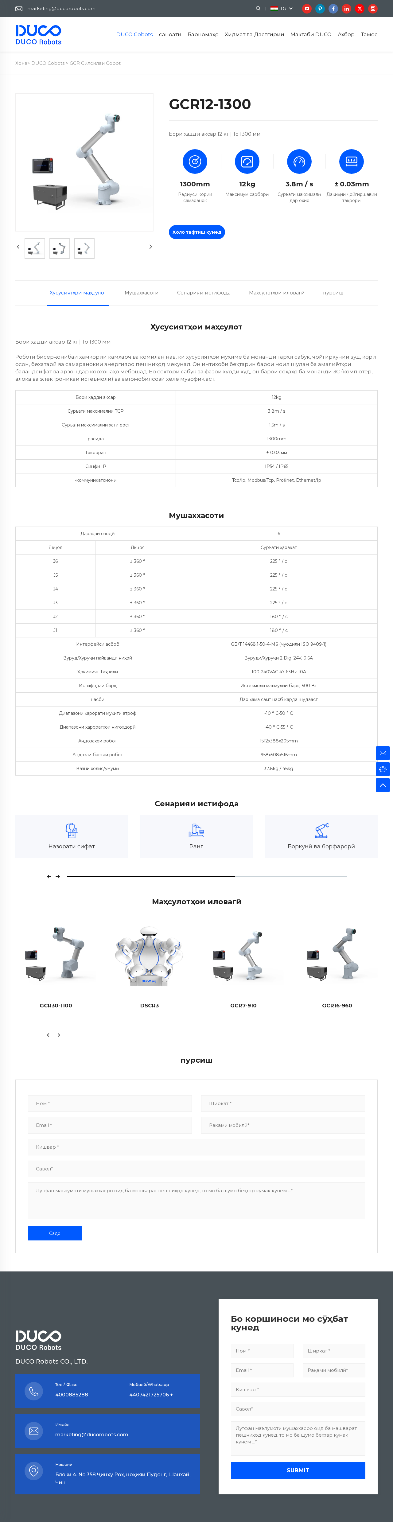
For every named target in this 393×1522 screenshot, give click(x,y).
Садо (54, 1233)
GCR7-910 (149, 1005)
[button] (49, 877)
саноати (170, 34)
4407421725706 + (151, 1395)
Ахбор (346, 34)
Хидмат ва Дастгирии (254, 34)
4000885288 (71, 1395)
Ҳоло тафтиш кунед (197, 232)
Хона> (23, 63)
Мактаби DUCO (311, 34)
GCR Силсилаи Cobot (95, 63)
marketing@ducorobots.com (61, 8)
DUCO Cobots (134, 34)
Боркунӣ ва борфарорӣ (196, 846)
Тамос (369, 34)
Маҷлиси (321, 846)
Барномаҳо (203, 34)
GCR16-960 (243, 1005)
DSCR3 (56, 1005)
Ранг (72, 846)
